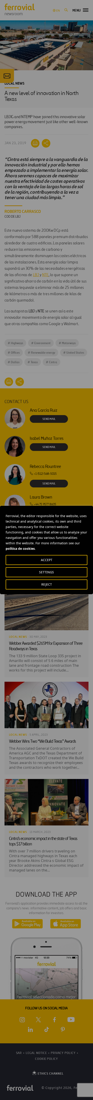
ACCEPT (46, 560)
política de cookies (20, 548)
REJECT (46, 584)
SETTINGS (46, 572)
